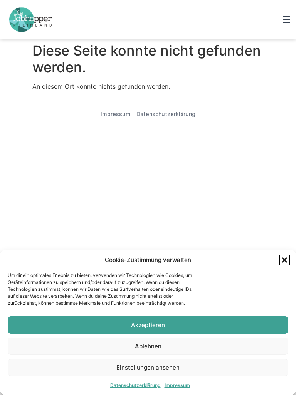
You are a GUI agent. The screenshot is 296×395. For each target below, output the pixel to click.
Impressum (177, 385)
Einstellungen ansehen (148, 367)
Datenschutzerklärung (135, 385)
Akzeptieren (148, 325)
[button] (284, 260)
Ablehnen (148, 346)
